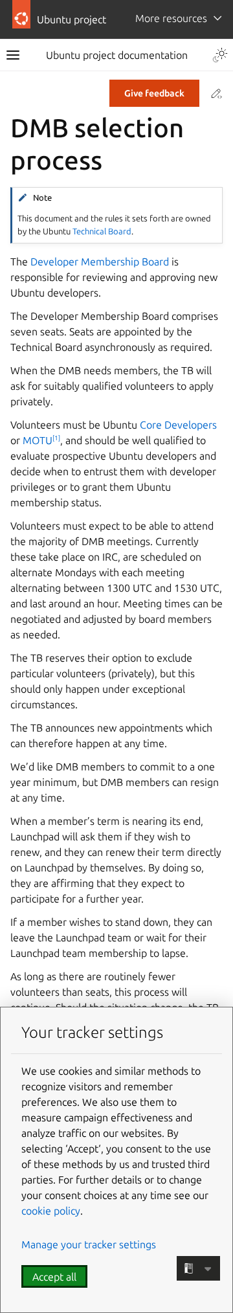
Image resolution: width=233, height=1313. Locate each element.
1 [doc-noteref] (56, 438)
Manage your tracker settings (88, 1244)
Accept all (54, 1277)
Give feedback (154, 93)
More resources (171, 18)
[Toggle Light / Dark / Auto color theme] (220, 55)
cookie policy (50, 1211)
